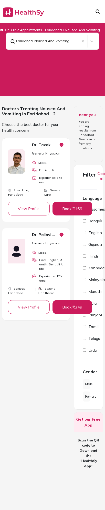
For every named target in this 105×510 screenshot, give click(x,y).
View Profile (29, 208)
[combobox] (9, 41)
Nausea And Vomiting (82, 30)
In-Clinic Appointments (24, 30)
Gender (88, 371)
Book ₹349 (72, 307)
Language (92, 198)
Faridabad (53, 30)
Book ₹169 (72, 208)
